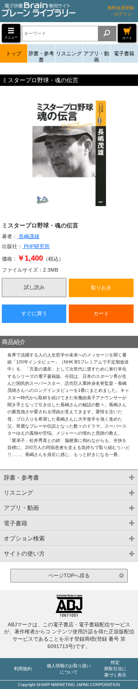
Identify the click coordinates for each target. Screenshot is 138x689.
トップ (13, 53)
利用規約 (23, 668)
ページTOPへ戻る (69, 575)
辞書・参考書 (41, 57)
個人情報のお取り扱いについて (69, 669)
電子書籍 (124, 53)
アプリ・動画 (96, 57)
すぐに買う (34, 313)
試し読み (34, 287)
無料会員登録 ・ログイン (120, 11)
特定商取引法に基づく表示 (115, 669)
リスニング (69, 53)
